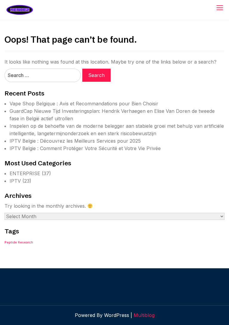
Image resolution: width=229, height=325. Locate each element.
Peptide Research (18, 242)
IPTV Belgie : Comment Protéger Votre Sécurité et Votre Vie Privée (85, 148)
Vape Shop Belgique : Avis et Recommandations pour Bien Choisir (84, 104)
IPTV (15, 181)
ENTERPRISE (25, 173)
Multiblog (144, 315)
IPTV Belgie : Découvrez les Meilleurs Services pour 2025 (75, 141)
